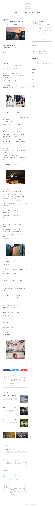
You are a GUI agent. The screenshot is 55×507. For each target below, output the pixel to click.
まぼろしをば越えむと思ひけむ (9, 395)
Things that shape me (37, 48)
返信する (26, 455)
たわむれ (44, 51)
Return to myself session (42, 40)
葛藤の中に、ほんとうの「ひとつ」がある (12, 407)
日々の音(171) (14, 362)
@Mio (7, 451)
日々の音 (8, 449)
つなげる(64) (9, 362)
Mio (7, 459)
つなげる (40, 53)
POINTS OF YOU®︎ (37, 51)
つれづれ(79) (5, 362)
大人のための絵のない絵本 (27, 12)
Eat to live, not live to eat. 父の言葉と (11, 419)
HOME (15, 12)
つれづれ (34, 53)
